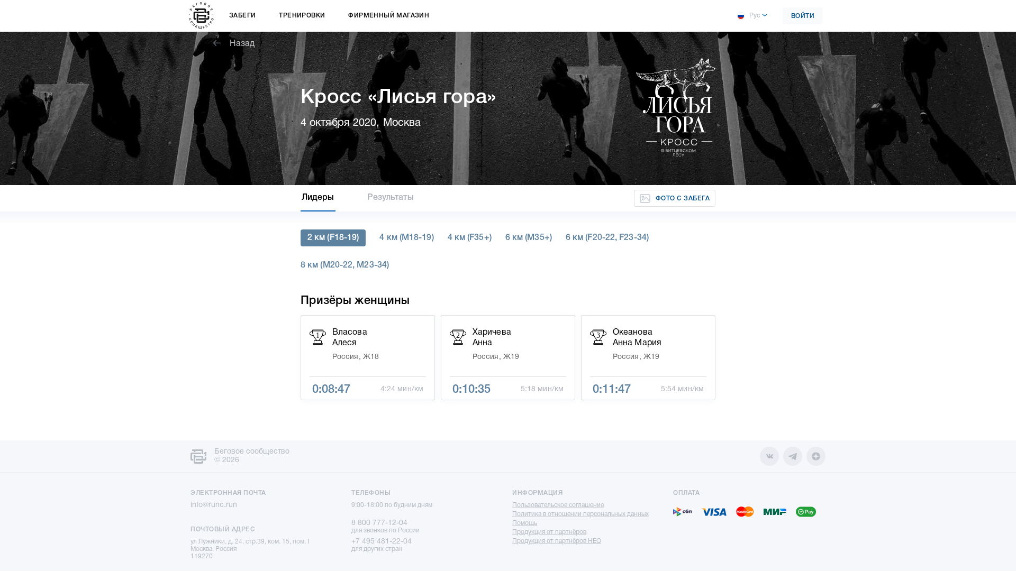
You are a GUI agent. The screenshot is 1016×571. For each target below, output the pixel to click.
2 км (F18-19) (333, 238)
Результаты (390, 197)
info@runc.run (213, 505)
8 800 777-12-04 (379, 523)
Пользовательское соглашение (558, 505)
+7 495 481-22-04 (381, 541)
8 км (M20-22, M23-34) (345, 265)
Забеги (242, 16)
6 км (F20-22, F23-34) (607, 238)
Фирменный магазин (388, 16)
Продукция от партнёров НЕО (556, 541)
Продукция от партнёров (549, 532)
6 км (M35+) (528, 238)
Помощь (524, 523)
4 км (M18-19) (406, 238)
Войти (803, 16)
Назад (242, 44)
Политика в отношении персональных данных (580, 514)
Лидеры (318, 197)
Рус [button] (754, 16)
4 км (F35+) (470, 238)
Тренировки (302, 16)
